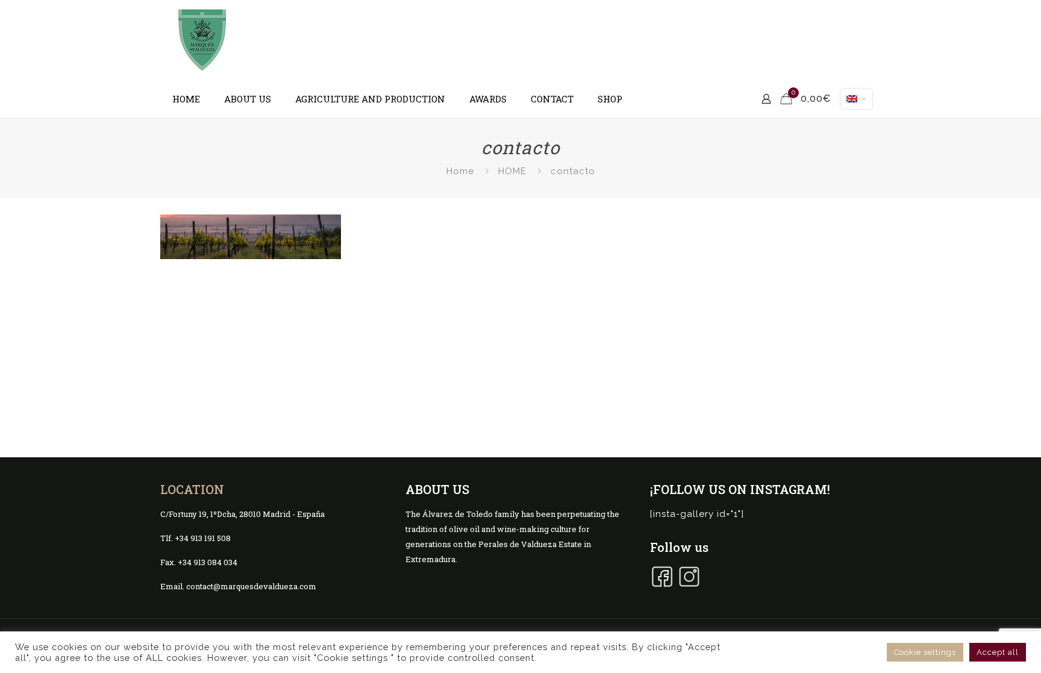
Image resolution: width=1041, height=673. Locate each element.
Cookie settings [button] (925, 652)
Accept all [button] (998, 652)
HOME (512, 171)
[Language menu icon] (856, 99)
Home (460, 171)
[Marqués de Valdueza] (202, 40)
